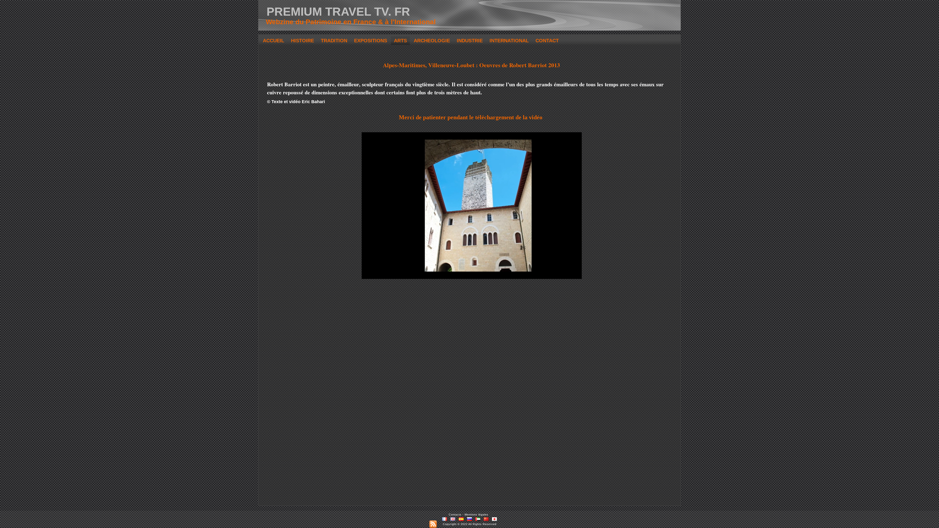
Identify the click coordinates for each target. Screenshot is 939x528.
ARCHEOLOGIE (432, 40)
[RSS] (433, 524)
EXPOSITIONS (370, 40)
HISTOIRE (302, 40)
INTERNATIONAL (509, 40)
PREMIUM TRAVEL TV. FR (338, 11)
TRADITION (334, 40)
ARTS (400, 40)
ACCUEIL (273, 40)
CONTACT (547, 40)
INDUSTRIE (470, 40)
